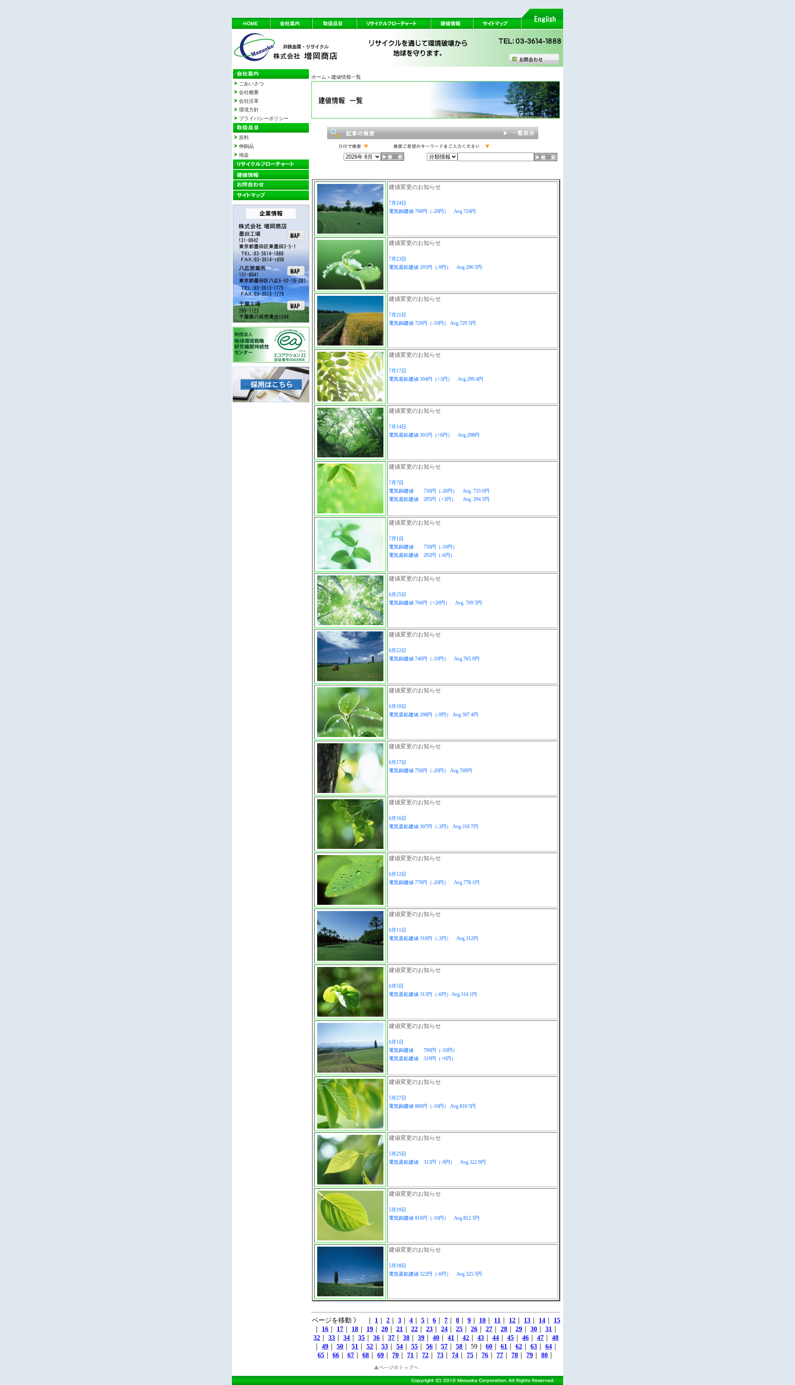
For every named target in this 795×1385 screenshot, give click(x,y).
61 (504, 1346)
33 (331, 1337)
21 (399, 1328)
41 (451, 1337)
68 (365, 1354)
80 (544, 1354)
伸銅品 (246, 146)
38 (406, 1337)
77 (499, 1354)
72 (425, 1354)
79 (529, 1354)
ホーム (318, 77)
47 (540, 1337)
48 (555, 1337)
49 (325, 1346)
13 (527, 1320)
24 (444, 1328)
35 (361, 1337)
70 (395, 1354)
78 (514, 1354)
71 (410, 1354)
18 (355, 1328)
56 (429, 1346)
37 (391, 1337)
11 (497, 1320)
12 (512, 1320)
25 (459, 1328)
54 (399, 1346)
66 (335, 1354)
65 (321, 1354)
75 (470, 1354)
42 (466, 1337)
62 (519, 1346)
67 (350, 1354)
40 (436, 1337)
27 (489, 1328)
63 (533, 1346)
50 (340, 1346)
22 (414, 1328)
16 (325, 1328)
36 (376, 1337)
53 (384, 1346)
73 (440, 1354)
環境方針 (249, 110)
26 (474, 1328)
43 (480, 1337)
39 (421, 1337)
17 (340, 1328)
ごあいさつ (251, 84)
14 (542, 1320)
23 (429, 1328)
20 (384, 1328)
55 (414, 1346)
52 (369, 1346)
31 (548, 1328)
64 (548, 1346)
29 (519, 1328)
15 (557, 1320)
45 (510, 1337)
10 (482, 1320)
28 (504, 1328)
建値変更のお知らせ (415, 187)
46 (525, 1337)
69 (380, 1354)
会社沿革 (249, 101)
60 (489, 1346)
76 (485, 1354)
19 (369, 1328)
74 (455, 1354)
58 (459, 1346)
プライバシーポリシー (264, 118)
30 (533, 1328)
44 (495, 1337)
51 (355, 1346)
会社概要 (249, 92)
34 (346, 1337)
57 (444, 1346)
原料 (244, 137)
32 (316, 1337)
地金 (244, 155)
